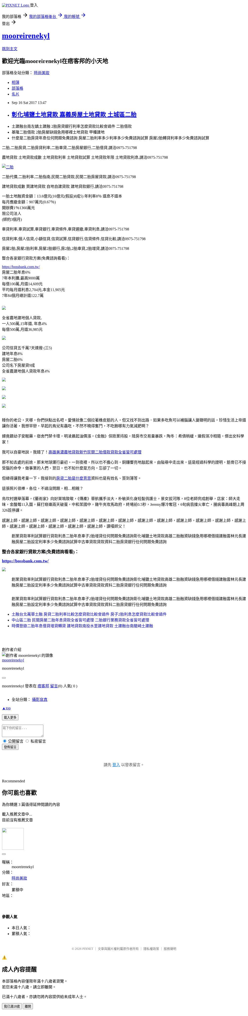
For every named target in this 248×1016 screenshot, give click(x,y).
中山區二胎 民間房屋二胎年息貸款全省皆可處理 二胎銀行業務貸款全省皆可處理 (80, 620)
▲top (6, 708)
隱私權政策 (151, 949)
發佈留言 (10, 747)
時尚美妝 (41, 73)
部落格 (17, 88)
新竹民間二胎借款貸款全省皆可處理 (110, 452)
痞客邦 (43, 686)
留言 (54, 686)
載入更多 (10, 717)
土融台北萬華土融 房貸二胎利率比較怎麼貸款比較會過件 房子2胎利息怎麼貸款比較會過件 (89, 614)
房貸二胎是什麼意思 (73, 478)
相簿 (15, 82)
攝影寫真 (39, 700)
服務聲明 (170, 949)
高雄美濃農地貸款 (63, 452)
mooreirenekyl (26, 35)
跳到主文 (9, 49)
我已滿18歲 (12, 1006)
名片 (15, 94)
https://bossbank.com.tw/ (21, 267)
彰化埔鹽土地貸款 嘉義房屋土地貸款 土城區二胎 (74, 114)
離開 (28, 1006)
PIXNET (87, 949)
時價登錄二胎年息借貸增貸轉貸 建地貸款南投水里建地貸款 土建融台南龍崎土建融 (82, 626)
